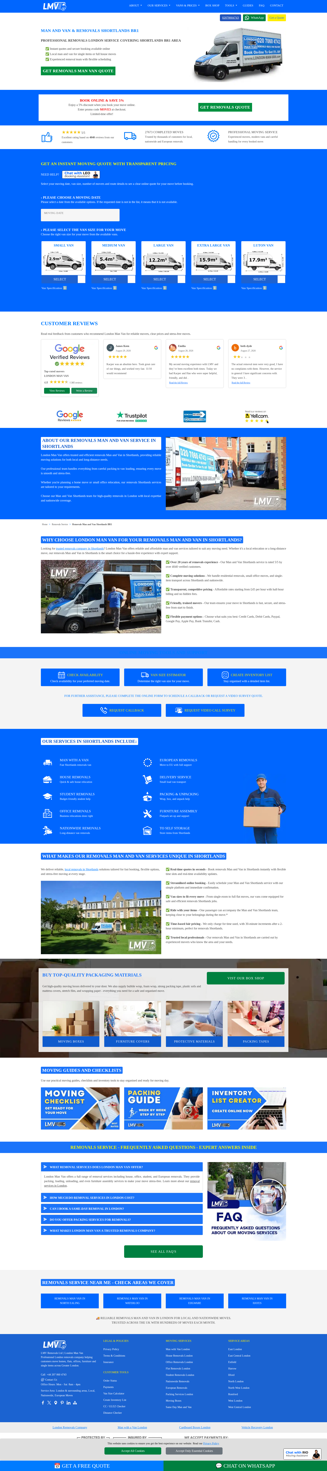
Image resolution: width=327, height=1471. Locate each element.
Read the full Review (178, 382)
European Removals (176, 1387)
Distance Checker (112, 1412)
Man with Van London (178, 1349)
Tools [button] (230, 5)
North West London (238, 1387)
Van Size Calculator (113, 1393)
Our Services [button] (158, 5)
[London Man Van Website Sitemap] (75, 1403)
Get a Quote (276, 17)
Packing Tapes (256, 1041)
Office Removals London (179, 1362)
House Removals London (179, 1355)
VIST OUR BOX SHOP (245, 978)
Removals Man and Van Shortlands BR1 (92, 524)
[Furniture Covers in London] (132, 1018)
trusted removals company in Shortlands (80, 548)
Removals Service (60, 524)
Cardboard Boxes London (194, 1427)
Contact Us (49, 1379)
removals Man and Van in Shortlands (117, 455)
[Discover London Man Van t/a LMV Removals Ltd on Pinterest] (62, 1403)
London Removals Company (70, 1427)
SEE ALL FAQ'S (163, 1251)
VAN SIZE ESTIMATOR (164, 678)
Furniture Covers (132, 1041)
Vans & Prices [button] (186, 5)
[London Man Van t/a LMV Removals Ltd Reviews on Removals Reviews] (194, 417)
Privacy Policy (111, 1349)
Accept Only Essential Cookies (194, 1450)
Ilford (231, 1375)
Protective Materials (194, 1041)
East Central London (239, 1355)
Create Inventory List (114, 1400)
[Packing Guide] (163, 1108)
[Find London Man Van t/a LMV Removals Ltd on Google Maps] (56, 1403)
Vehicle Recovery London (257, 1427)
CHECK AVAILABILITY (80, 678)
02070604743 (230, 17)
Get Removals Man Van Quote (78, 70)
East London (235, 1349)
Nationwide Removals (177, 1381)
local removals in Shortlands (81, 869)
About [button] (134, 5)
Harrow (232, 1368)
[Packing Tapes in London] (256, 1018)
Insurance (108, 1362)
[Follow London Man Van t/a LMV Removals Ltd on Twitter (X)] (49, 1403)
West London (235, 1400)
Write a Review (84, 390)
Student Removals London (180, 1375)
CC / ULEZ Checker (114, 1406)
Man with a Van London (132, 1427)
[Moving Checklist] (80, 1108)
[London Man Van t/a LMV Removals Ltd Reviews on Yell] (257, 417)
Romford (233, 1394)
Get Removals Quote (225, 107)
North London (236, 1381)
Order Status (110, 1380)
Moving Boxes (71, 1041)
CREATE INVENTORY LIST (247, 678)
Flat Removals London (178, 1368)
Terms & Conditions (114, 1355)
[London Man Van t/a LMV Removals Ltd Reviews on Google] (70, 417)
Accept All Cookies (133, 1450)
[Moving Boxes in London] (71, 1018)
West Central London (239, 1407)
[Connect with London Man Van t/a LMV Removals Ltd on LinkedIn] (68, 1403)
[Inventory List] (246, 1108)
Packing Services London (179, 1394)
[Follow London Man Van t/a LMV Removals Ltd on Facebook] (43, 1403)
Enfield (232, 1362)
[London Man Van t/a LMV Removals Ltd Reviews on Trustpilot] (132, 417)
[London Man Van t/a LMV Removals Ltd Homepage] (54, 6)
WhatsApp (257, 17)
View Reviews (57, 390)
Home (44, 524)
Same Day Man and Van (179, 1407)
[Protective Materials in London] (194, 1018)
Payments (108, 1387)
